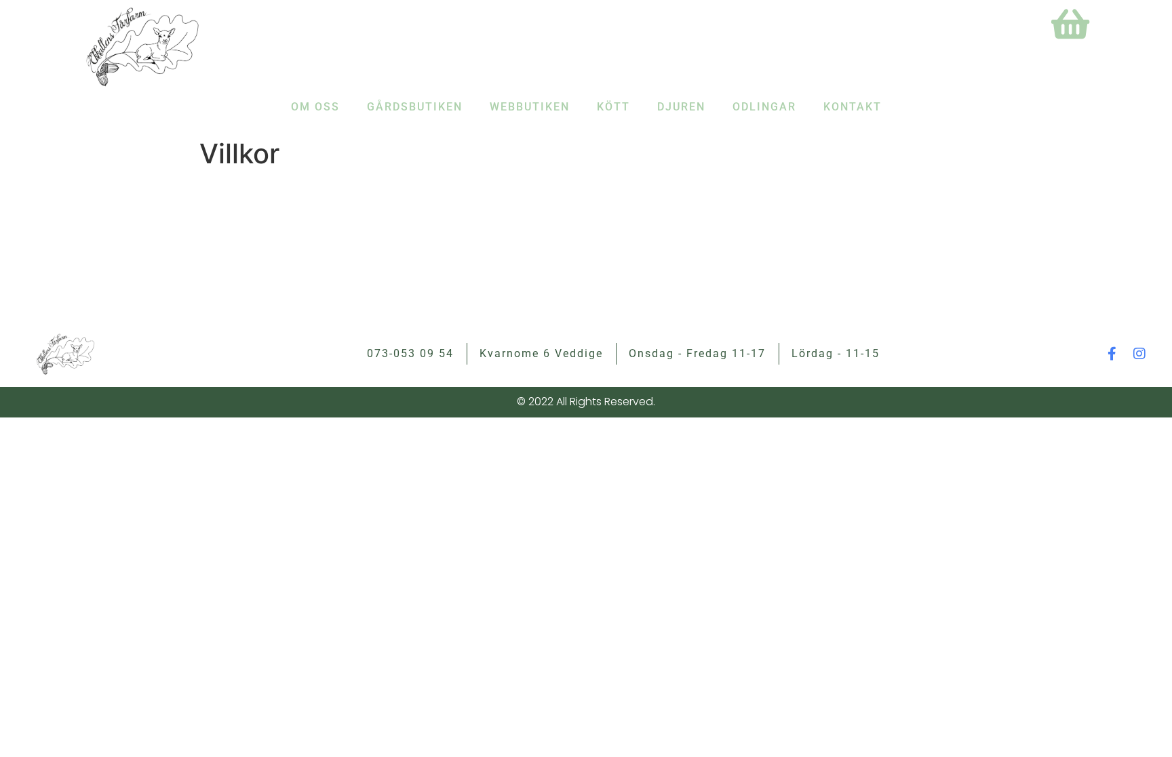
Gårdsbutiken (415, 106)
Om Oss (315, 106)
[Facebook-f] (1112, 354)
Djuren (681, 106)
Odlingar (764, 106)
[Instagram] (1139, 354)
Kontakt (852, 106)
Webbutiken (530, 106)
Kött (613, 106)
